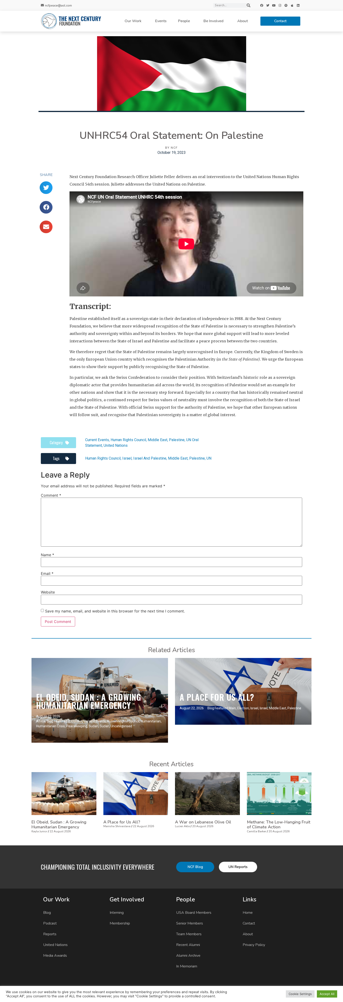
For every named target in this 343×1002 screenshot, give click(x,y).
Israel (127, 458)
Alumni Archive (188, 955)
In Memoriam (186, 966)
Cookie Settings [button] (300, 994)
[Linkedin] (298, 5)
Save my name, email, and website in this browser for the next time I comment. (115, 611)
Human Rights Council (128, 440)
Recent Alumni (188, 944)
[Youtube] (274, 5)
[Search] (248, 5)
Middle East (157, 440)
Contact (249, 923)
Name (47, 555)
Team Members (189, 934)
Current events (97, 440)
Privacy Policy (254, 944)
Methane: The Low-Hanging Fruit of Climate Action (278, 824)
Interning (117, 912)
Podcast (50, 923)
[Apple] (292, 5)
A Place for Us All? (217, 697)
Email (47, 573)
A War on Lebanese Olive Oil (203, 822)
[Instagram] (280, 5)
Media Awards (55, 955)
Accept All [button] (327, 994)
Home (248, 912)
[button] (46, 187)
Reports (49, 934)
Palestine (177, 440)
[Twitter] (268, 5)
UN (208, 458)
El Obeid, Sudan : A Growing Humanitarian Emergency (88, 701)
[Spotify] (286, 5)
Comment (51, 495)
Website (48, 592)
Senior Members (189, 923)
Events (161, 21)
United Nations (116, 445)
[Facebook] (262, 5)
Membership (120, 923)
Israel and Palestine (149, 458)
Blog (47, 912)
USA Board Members (193, 912)
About (242, 21)
